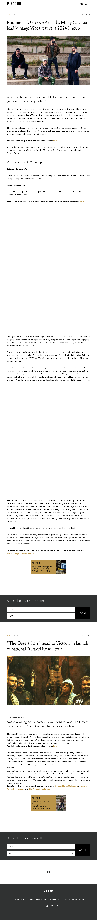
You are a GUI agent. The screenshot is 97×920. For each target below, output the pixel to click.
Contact (54, 899)
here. (55, 141)
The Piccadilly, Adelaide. (40, 789)
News (9, 15)
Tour (15, 15)
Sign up (83, 613)
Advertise (41, 899)
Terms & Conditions (73, 899)
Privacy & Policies (23, 899)
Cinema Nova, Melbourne (66, 786)
